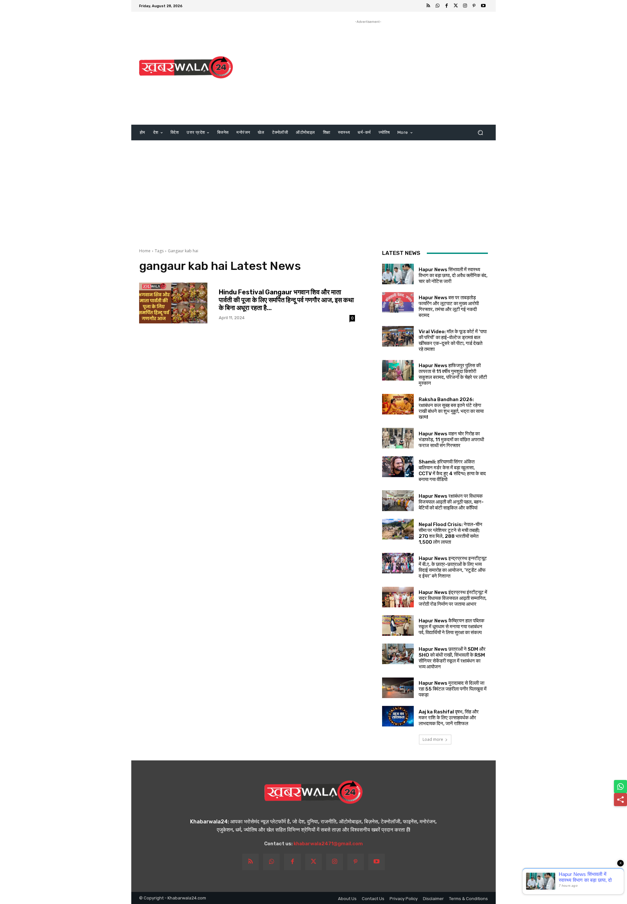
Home (145, 251)
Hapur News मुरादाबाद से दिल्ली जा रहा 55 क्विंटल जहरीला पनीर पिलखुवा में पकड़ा (453, 689)
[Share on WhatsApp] (620, 786)
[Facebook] (446, 5)
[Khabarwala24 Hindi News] (186, 67)
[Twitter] (455, 5)
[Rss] (428, 5)
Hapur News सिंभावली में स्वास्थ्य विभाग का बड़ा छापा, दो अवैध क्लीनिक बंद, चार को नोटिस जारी (453, 275)
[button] (480, 132)
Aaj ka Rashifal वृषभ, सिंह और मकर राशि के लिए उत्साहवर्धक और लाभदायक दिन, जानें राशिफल (449, 717)
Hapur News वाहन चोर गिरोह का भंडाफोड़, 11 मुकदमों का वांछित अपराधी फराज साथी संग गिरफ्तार (451, 439)
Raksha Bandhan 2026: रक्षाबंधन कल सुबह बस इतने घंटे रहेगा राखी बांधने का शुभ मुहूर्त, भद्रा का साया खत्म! (451, 408)
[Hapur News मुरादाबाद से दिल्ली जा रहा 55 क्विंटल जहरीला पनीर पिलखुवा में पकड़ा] (398, 688)
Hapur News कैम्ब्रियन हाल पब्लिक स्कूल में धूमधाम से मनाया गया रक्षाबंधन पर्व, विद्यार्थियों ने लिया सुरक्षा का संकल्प (451, 626)
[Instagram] (465, 5)
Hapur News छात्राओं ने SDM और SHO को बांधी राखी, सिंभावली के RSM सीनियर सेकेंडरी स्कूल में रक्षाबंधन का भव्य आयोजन (452, 658)
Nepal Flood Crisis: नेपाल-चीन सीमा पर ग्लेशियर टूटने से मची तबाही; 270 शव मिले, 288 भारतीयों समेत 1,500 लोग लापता (450, 533)
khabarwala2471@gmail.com (328, 844)
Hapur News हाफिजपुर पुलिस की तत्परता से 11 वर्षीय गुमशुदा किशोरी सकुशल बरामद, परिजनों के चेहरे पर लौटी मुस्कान (453, 374)
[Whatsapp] (437, 5)
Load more (433, 739)
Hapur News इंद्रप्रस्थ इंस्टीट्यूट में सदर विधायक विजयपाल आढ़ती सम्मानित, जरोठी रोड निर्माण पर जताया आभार (453, 598)
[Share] (620, 799)
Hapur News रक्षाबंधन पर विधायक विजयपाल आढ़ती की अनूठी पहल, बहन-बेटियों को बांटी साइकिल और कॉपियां (451, 502)
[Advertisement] (368, 71)
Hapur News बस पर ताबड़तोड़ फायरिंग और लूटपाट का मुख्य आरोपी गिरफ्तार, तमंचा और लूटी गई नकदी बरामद (449, 306)
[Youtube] (483, 5)
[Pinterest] (474, 5)
